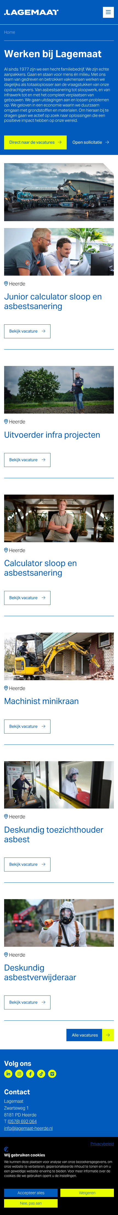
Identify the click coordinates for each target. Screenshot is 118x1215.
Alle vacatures (85, 1035)
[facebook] (30, 1074)
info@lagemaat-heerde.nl (28, 1128)
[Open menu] (108, 12)
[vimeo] (52, 1074)
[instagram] (19, 1074)
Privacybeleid (102, 1143)
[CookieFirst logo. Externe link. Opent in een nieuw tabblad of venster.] (6, 1149)
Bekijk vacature (23, 331)
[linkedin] (8, 1074)
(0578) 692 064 (22, 1121)
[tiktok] (41, 1074)
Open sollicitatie (87, 142)
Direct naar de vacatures (32, 142)
